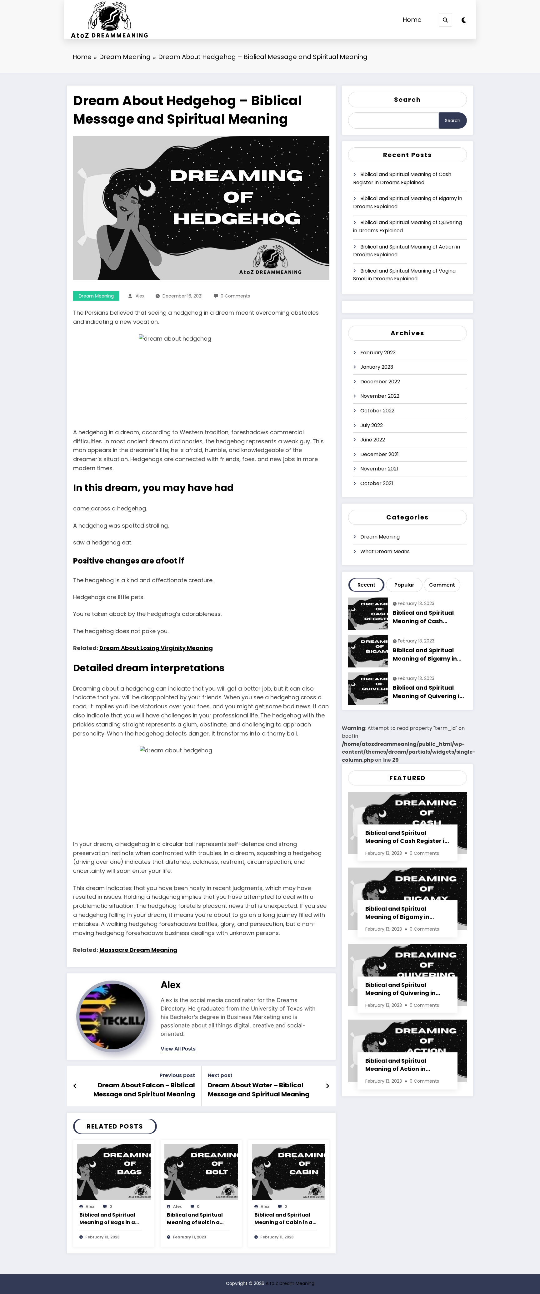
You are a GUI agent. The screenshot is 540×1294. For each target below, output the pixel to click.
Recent (366, 584)
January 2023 (376, 367)
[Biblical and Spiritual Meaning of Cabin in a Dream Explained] (289, 1171)
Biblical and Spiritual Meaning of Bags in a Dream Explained (107, 1219)
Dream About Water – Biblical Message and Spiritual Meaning (258, 1089)
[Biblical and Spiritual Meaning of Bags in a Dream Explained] (114, 1171)
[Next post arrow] (327, 1086)
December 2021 (379, 454)
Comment (442, 584)
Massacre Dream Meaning (138, 950)
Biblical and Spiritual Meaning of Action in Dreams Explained (406, 250)
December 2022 (380, 381)
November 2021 (379, 468)
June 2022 (372, 439)
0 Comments (235, 296)
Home (412, 19)
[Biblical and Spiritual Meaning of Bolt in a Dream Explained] (201, 1171)
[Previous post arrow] (75, 1086)
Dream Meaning (96, 296)
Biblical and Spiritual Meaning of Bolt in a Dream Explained (195, 1219)
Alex (140, 296)
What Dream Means (385, 551)
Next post (220, 1075)
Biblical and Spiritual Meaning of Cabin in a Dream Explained (283, 1219)
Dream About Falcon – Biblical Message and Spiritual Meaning (144, 1089)
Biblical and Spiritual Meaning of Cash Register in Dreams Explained (402, 178)
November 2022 (379, 396)
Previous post (177, 1075)
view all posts (178, 1049)
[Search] (445, 20)
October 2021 (376, 483)
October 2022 (377, 410)
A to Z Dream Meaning (290, 1283)
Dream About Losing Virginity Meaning (156, 648)
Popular (404, 584)
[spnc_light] (464, 20)
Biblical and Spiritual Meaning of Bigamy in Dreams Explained (407, 202)
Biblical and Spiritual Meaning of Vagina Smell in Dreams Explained (404, 275)
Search (407, 99)
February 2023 (378, 352)
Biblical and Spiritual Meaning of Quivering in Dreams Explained (407, 226)
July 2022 (371, 425)
